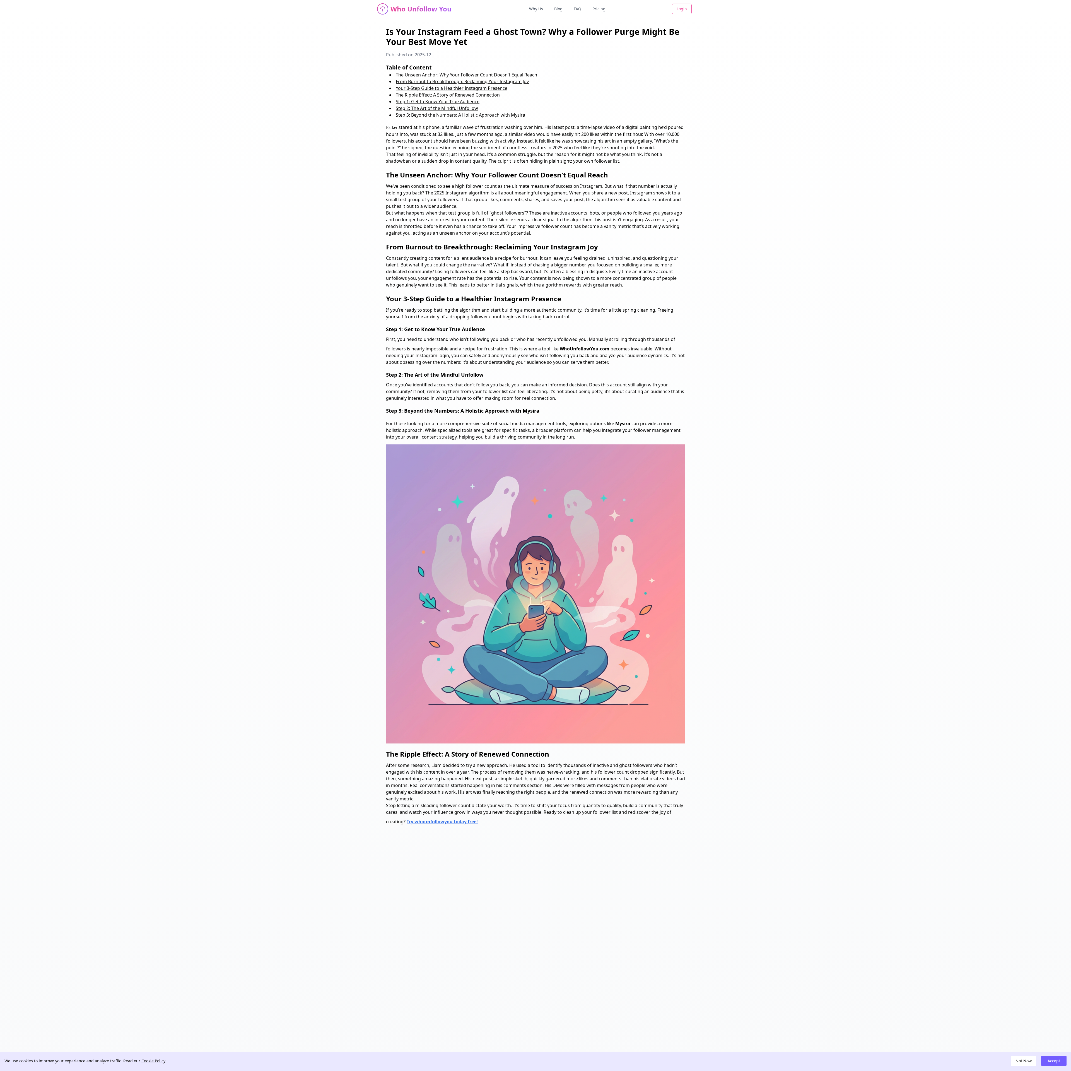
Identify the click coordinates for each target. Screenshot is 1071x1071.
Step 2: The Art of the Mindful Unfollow (437, 108)
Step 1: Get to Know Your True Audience (437, 101)
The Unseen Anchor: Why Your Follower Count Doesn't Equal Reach (466, 75)
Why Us (536, 8)
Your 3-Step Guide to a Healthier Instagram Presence (451, 88)
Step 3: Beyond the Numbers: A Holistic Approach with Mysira (460, 115)
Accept (1054, 1060)
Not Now (1023, 1060)
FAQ (577, 8)
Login (682, 8)
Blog (558, 8)
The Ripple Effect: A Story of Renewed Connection (448, 95)
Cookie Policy (153, 1060)
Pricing (599, 8)
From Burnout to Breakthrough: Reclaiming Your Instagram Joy (462, 81)
